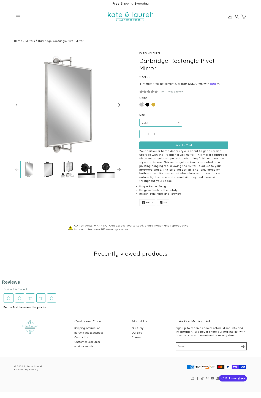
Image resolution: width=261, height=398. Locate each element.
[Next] (118, 105)
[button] (237, 16)
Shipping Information (87, 328)
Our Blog (137, 332)
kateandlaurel (33, 366)
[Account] (230, 16)
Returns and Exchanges (88, 332)
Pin (165, 202)
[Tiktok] (202, 378)
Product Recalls (83, 346)
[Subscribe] (243, 346)
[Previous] (17, 105)
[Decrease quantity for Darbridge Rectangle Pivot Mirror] (142, 134)
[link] (153, 91)
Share (149, 202)
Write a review (175, 91)
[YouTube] (212, 378)
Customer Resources (87, 342)
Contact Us (81, 337)
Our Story (137, 328)
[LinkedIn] (217, 378)
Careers (137, 337)
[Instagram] (192, 378)
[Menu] (18, 16)
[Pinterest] (207, 378)
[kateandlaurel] (130, 16)
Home (18, 41)
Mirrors (30, 41)
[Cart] (244, 16)
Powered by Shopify (26, 369)
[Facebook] (197, 378)
